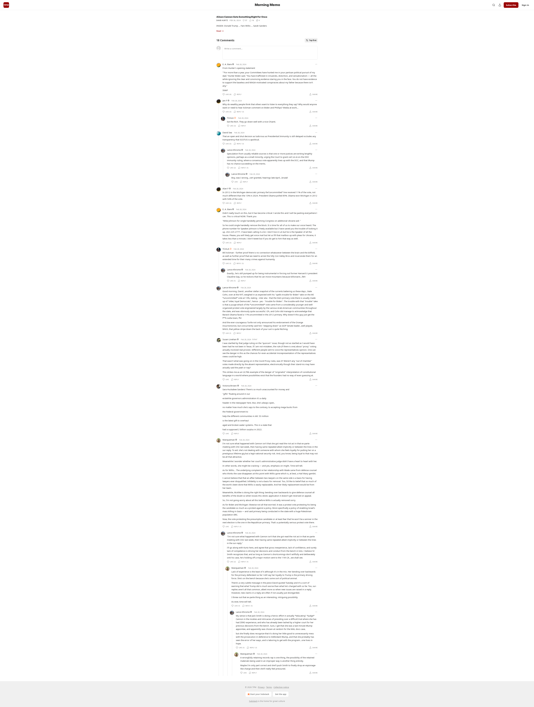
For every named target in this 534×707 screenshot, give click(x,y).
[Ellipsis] (316, 64)
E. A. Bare (227, 64)
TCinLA (230, 117)
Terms (269, 687)
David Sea (227, 132)
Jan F (224, 100)
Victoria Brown (229, 385)
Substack (253, 701)
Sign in (525, 5)
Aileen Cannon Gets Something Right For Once (241, 16)
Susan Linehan (229, 339)
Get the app (280, 694)
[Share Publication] (500, 5)
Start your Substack (259, 694)
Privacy (261, 687)
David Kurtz (222, 20)
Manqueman (228, 439)
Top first (313, 40)
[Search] (493, 5)
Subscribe (511, 5)
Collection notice (281, 687)
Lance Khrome (234, 149)
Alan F (225, 188)
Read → (220, 30)
